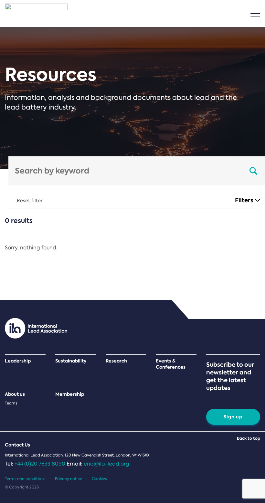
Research (116, 361)
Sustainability (70, 361)
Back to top (248, 438)
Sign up (233, 417)
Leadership (18, 361)
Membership (69, 394)
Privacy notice (68, 478)
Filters (244, 200)
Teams (11, 403)
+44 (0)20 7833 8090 (40, 463)
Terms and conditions (25, 478)
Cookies (99, 478)
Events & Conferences (171, 364)
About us (15, 394)
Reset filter (30, 200)
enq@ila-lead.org (106, 463)
